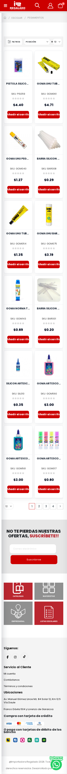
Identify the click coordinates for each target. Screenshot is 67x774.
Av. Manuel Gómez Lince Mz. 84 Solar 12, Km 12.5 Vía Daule (32, 700)
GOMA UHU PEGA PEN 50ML (18, 158)
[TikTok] (24, 656)
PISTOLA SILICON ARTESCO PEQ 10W (18, 83)
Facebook (7, 656)
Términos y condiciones (18, 686)
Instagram (15, 656)
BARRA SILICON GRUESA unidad (49, 158)
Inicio (5, 17)
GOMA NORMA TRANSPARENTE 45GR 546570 (18, 308)
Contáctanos (12, 680)
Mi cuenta (9, 673)
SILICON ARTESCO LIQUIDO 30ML (18, 383)
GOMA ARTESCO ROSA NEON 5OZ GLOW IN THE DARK (49, 383)
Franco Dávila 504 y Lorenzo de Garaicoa (28, 709)
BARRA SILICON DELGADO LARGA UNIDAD (49, 308)
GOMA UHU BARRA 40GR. (49, 233)
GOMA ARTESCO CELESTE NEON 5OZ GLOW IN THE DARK (18, 458)
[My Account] (50, 5)
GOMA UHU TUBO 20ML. (18, 233)
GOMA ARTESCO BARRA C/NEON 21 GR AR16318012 (49, 458)
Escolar (17, 18)
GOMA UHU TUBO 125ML (49, 83)
